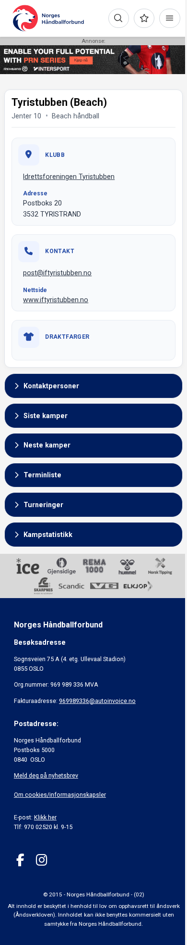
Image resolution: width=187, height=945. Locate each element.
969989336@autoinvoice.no (97, 700)
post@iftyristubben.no (57, 273)
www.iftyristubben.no (55, 300)
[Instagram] (41, 860)
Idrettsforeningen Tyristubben (69, 176)
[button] (93, 385)
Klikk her (45, 817)
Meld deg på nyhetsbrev (46, 775)
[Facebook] (20, 860)
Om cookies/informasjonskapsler (60, 794)
